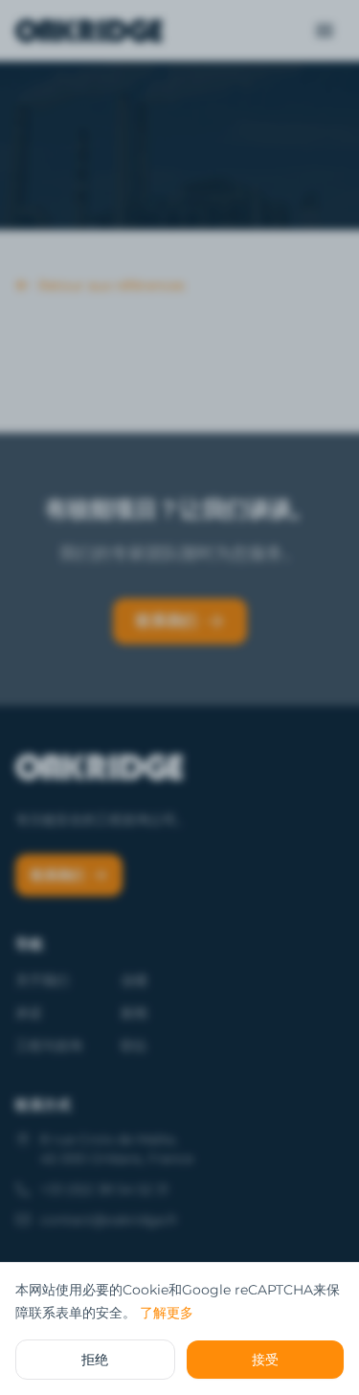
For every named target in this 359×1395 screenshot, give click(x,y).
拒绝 (94, 1359)
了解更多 (166, 1312)
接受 (265, 1359)
